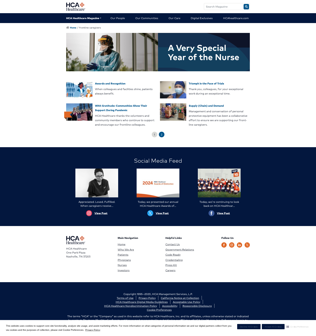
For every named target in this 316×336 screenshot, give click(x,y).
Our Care (174, 18)
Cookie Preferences (159, 310)
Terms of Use (125, 298)
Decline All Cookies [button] (249, 326)
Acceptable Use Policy (186, 302)
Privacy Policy (92, 330)
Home (121, 244)
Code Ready (173, 255)
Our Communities (146, 18)
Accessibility (169, 306)
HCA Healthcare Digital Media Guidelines (142, 302)
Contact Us (172, 244)
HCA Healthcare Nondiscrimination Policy (130, 306)
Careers (170, 270)
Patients (123, 255)
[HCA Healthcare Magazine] (78, 6)
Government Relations (179, 250)
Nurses (122, 265)
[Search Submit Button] (246, 6)
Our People (117, 18)
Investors (124, 270)
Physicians (124, 260)
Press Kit (171, 265)
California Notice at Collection (180, 298)
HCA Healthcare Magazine (82, 18)
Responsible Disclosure (197, 306)
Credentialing (174, 260)
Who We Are (126, 250)
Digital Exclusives (202, 18)
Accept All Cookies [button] (273, 326)
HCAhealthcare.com (236, 18)
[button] (297, 326)
